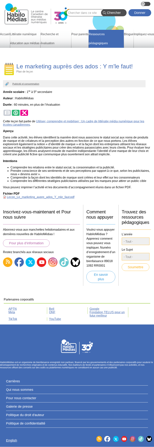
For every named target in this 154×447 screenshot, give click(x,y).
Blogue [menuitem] (129, 34)
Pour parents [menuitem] (79, 34)
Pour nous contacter (21, 398)
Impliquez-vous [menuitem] (144, 34)
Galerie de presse (19, 406)
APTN (12, 308)
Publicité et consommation (25, 84)
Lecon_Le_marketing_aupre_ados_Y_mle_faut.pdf (40, 197)
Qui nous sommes (19, 390)
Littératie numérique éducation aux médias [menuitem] (24, 39)
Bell (51, 308)
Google (94, 308)
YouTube (55, 319)
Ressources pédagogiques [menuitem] (98, 39)
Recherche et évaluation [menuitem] (49, 39)
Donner (139, 13)
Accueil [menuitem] (5, 34)
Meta (11, 312)
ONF (52, 312)
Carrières (13, 381)
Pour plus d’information (26, 243)
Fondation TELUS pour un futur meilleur (107, 314)
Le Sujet (127, 249)
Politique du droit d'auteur (25, 415)
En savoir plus (101, 277)
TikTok (12, 319)
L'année (127, 234)
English (145, 4)
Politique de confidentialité (25, 423)
